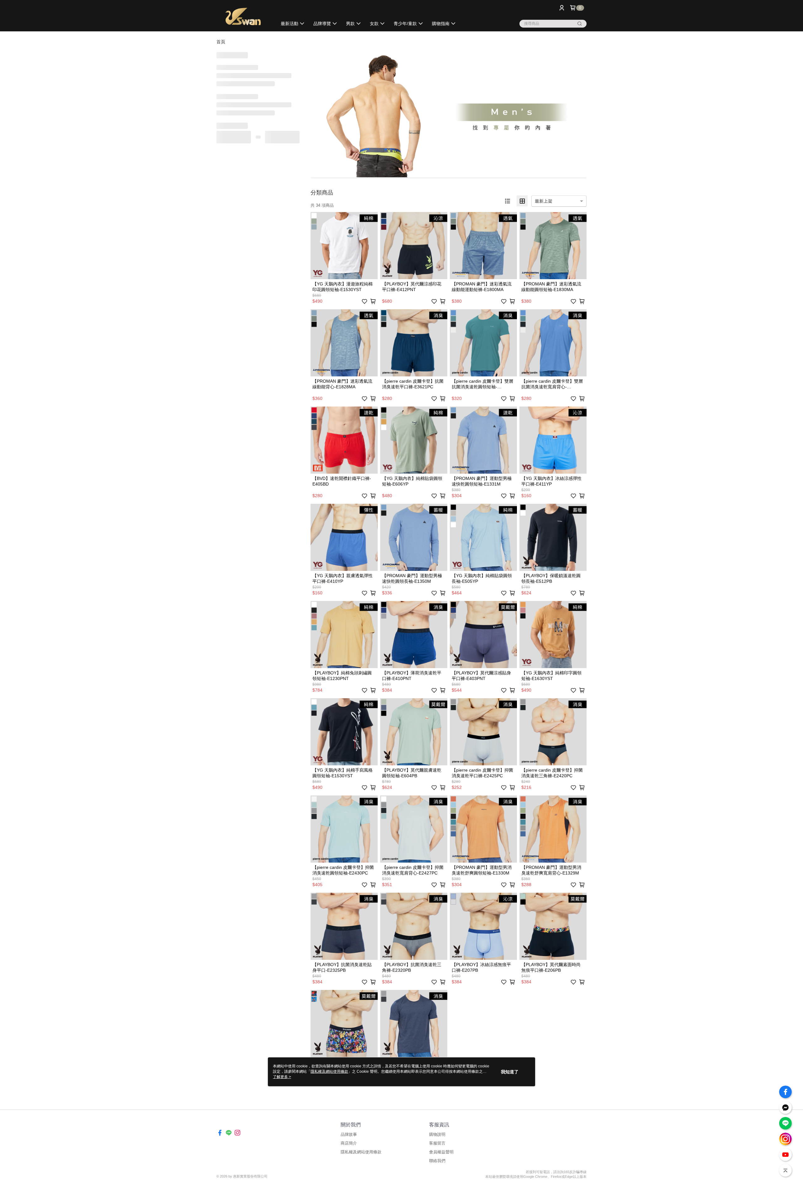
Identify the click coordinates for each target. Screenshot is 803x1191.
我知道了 (509, 1071)
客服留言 (437, 1143)
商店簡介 (349, 1143)
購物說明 (437, 1134)
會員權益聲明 (441, 1152)
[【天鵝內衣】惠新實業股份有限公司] (243, 16)
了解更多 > (282, 1077)
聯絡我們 (437, 1160)
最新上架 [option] (543, 201)
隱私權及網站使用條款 (361, 1152)
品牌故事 (349, 1134)
